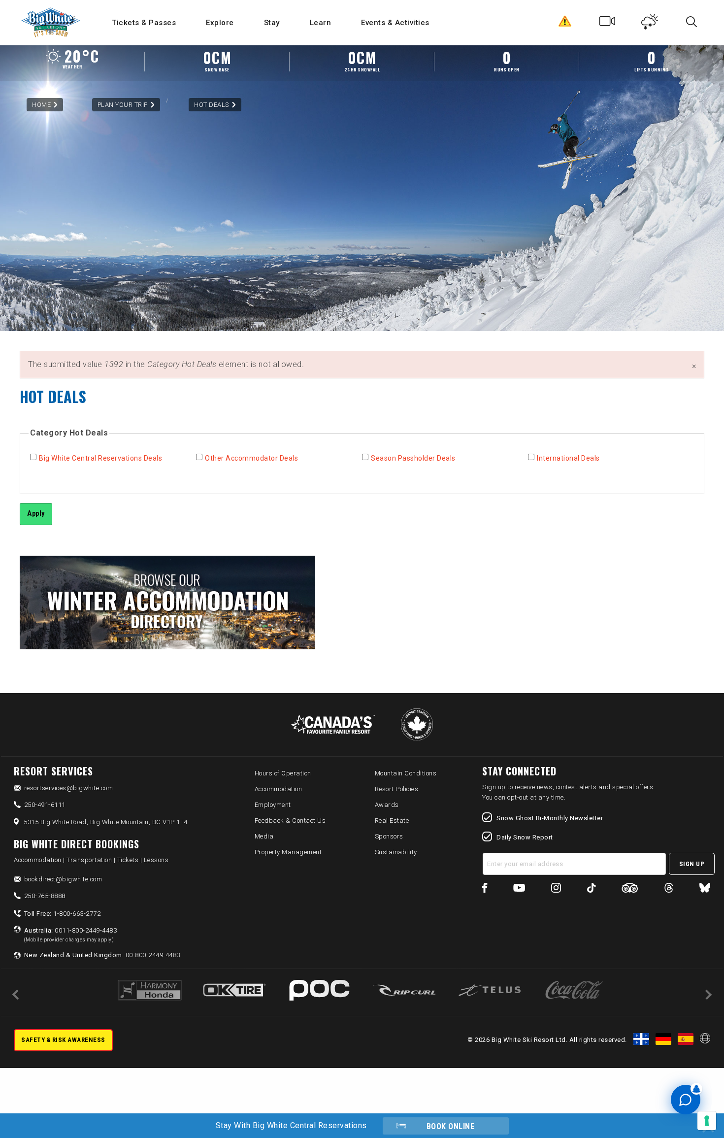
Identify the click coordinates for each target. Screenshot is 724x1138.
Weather (649, 23)
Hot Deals (211, 104)
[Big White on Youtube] (519, 889)
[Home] (51, 22)
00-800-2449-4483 (102, 955)
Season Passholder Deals (413, 458)
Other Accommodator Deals (251, 458)
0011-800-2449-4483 (70, 934)
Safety (565, 23)
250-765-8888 (45, 896)
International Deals (568, 458)
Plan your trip (123, 104)
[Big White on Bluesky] (704, 889)
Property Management (288, 852)
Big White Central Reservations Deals (100, 458)
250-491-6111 (45, 804)
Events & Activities (395, 22)
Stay (272, 22)
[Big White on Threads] (669, 889)
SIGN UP (692, 864)
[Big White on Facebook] (485, 889)
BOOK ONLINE (451, 1126)
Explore (220, 22)
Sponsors (389, 836)
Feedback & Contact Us (290, 820)
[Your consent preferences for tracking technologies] (706, 1120)
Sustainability (396, 852)
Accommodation (278, 789)
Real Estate (392, 820)
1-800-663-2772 (62, 913)
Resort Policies (397, 789)
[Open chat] (685, 1099)
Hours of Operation (283, 773)
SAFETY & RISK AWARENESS (63, 1039)
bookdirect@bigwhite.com (63, 879)
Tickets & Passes (144, 22)
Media (264, 836)
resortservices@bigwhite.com (68, 788)
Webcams (607, 23)
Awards (387, 804)
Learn (320, 22)
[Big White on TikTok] (591, 889)
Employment (273, 804)
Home (41, 104)
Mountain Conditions (406, 773)
